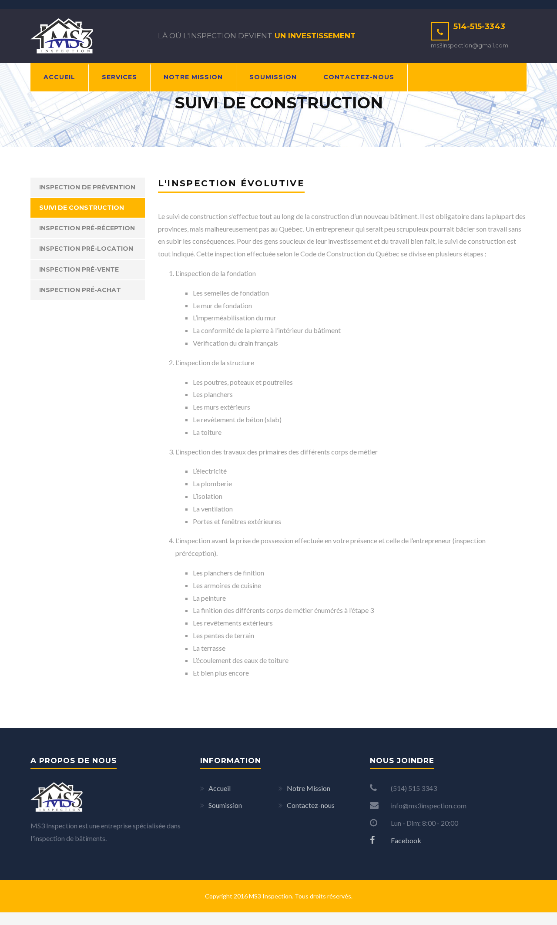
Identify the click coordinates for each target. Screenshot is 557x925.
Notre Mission (193, 77)
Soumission (273, 77)
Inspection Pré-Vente (79, 269)
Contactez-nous (358, 77)
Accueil (59, 77)
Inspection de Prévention (87, 187)
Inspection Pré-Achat (80, 290)
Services (119, 77)
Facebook (405, 840)
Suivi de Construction (81, 208)
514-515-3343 (479, 26)
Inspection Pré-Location (86, 248)
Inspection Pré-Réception (87, 228)
